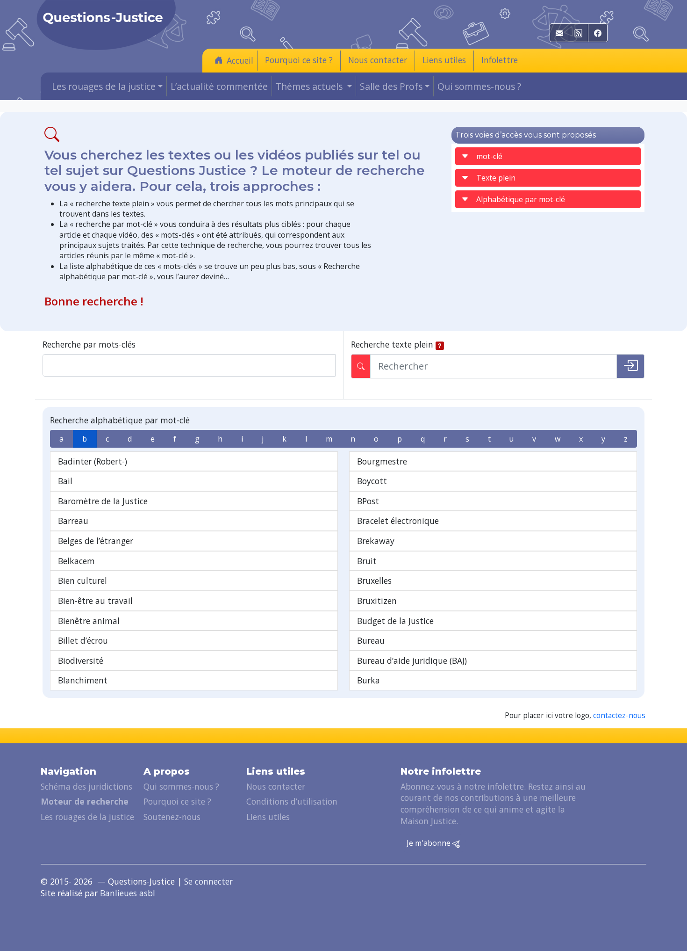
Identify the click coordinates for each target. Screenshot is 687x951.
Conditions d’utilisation (291, 801)
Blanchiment (82, 680)
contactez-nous (619, 715)
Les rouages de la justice (87, 816)
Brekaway (375, 540)
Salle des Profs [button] (391, 86)
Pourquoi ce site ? (299, 59)
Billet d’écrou (83, 640)
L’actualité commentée (219, 86)
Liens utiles (444, 59)
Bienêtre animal (89, 620)
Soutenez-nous (171, 816)
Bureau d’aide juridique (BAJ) (412, 660)
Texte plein (495, 178)
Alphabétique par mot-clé (520, 199)
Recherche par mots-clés (89, 344)
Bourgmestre (382, 461)
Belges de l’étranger (95, 540)
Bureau (371, 640)
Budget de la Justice (395, 620)
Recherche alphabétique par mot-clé (120, 420)
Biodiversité (80, 660)
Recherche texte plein (392, 344)
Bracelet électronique (398, 520)
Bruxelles (374, 580)
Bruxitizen (377, 600)
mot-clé (489, 156)
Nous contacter (377, 59)
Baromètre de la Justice (103, 501)
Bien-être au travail (95, 600)
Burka (368, 680)
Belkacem (76, 560)
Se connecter (208, 881)
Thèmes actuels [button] (310, 86)
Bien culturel (82, 580)
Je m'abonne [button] (429, 843)
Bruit (367, 560)
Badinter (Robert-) (92, 461)
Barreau (73, 520)
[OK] (630, 366)
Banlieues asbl (127, 893)
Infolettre (499, 59)
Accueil (240, 60)
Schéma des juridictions (86, 786)
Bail (65, 480)
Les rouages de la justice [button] (104, 86)
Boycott (372, 480)
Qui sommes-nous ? (479, 86)
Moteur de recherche (85, 801)
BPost (368, 501)
